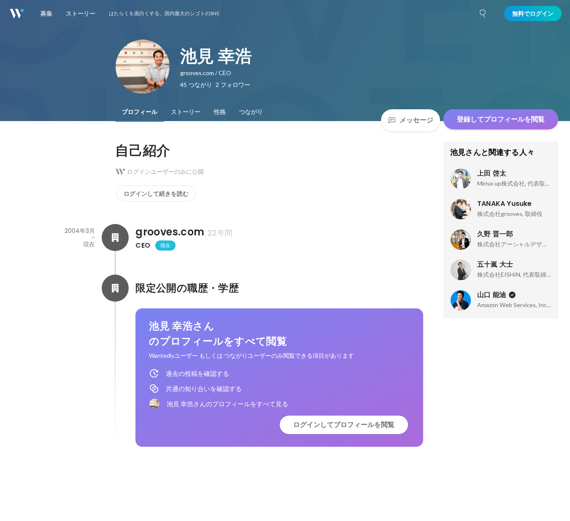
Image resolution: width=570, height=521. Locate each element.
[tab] (139, 112)
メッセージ (416, 120)
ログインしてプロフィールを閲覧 (343, 424)
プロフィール (139, 112)
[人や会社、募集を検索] (483, 13)
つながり (251, 112)
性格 (220, 112)
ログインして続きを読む (156, 193)
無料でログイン (533, 13)
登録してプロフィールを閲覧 (501, 119)
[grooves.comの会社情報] (115, 237)
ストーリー (185, 112)
